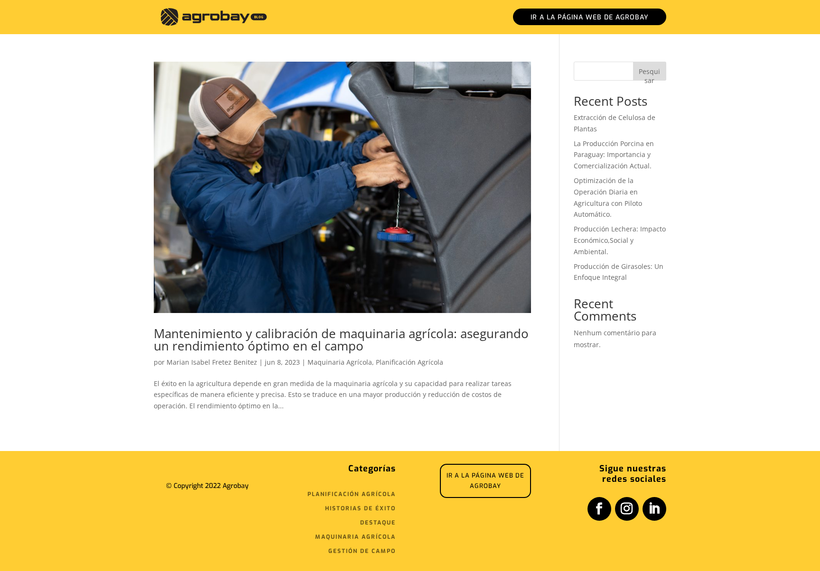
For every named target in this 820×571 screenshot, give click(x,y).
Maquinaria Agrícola (340, 362)
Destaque (378, 522)
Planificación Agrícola (409, 362)
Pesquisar (649, 74)
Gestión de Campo (362, 551)
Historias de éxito (360, 508)
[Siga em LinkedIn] (654, 509)
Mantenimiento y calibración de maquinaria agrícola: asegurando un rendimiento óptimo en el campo (341, 339)
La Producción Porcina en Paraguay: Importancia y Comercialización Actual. (614, 155)
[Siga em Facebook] (599, 509)
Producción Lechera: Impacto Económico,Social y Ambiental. (620, 240)
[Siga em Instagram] (627, 509)
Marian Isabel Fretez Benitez (212, 362)
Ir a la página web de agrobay (590, 17)
